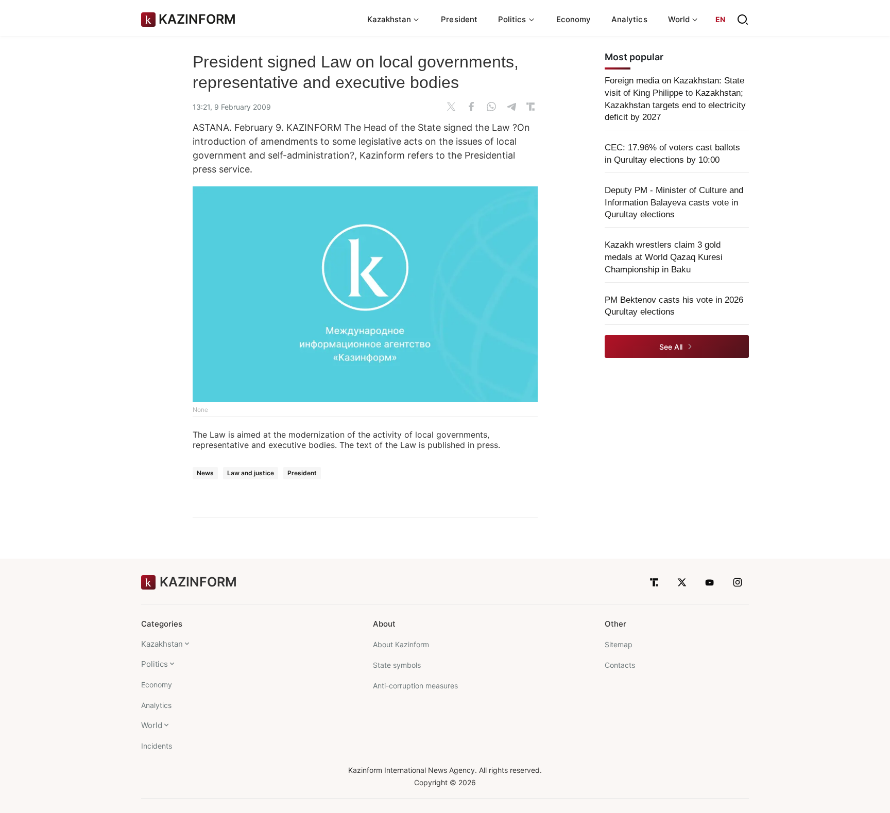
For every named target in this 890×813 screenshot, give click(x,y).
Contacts (620, 665)
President (459, 19)
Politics (154, 664)
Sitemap (618, 644)
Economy (573, 19)
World (151, 725)
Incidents (156, 745)
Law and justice (250, 473)
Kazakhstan (162, 644)
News (205, 473)
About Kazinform (401, 644)
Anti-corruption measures (415, 685)
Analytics (629, 19)
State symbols (397, 665)
